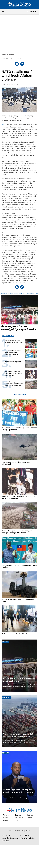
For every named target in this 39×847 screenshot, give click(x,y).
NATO (4, 125)
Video (5, 820)
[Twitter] (22, 64)
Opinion (30, 815)
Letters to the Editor (27, 838)
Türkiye (6, 815)
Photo (17, 820)
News (4, 54)
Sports (29, 818)
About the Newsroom (10, 838)
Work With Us (24, 835)
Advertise (5, 841)
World (11, 54)
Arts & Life (19, 818)
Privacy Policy (6, 835)
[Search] (28, 11)
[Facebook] (17, 64)
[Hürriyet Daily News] (19, 4)
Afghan (24, 127)
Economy (18, 815)
